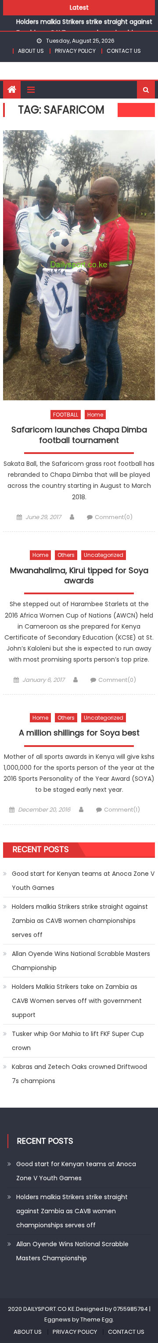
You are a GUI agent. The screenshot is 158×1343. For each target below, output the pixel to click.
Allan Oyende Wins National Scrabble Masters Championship (81, 960)
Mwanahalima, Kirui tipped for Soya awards (79, 575)
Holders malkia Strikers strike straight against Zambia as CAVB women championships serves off (84, 26)
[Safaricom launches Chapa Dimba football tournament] (79, 265)
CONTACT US (124, 51)
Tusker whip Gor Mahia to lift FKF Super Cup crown (78, 1040)
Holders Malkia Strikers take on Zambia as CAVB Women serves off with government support (77, 1000)
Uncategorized (103, 555)
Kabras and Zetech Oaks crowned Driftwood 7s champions (79, 1073)
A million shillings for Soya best (79, 733)
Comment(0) (114, 517)
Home (95, 414)
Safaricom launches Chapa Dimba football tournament (79, 434)
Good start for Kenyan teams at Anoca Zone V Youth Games (83, 880)
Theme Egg (96, 1319)
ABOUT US (31, 51)
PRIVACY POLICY (75, 51)
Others (66, 555)
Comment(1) (122, 809)
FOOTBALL (65, 414)
